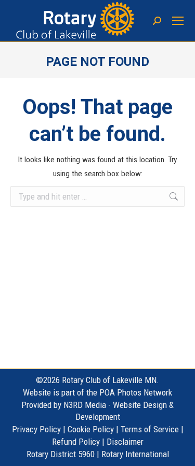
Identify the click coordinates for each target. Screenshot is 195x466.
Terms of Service (150, 429)
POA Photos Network (135, 392)
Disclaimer (125, 441)
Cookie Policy (91, 429)
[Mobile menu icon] (178, 20)
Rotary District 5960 (61, 454)
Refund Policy (76, 441)
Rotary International (135, 454)
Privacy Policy (36, 429)
